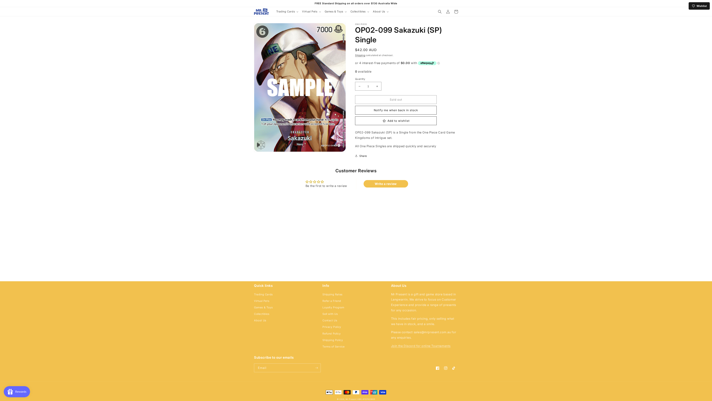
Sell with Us (330, 313)
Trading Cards (263, 294)
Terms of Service (333, 346)
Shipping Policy (332, 340)
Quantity (360, 78)
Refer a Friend (331, 300)
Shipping (360, 55)
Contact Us (329, 320)
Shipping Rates (332, 294)
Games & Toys (263, 307)
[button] (287, 11)
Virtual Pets (261, 300)
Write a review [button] (386, 184)
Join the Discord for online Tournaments (421, 346)
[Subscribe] (316, 367)
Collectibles (261, 313)
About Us (260, 320)
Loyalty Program (333, 307)
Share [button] (363, 155)
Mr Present (351, 399)
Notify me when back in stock (396, 110)
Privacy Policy (331, 326)
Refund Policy (331, 333)
